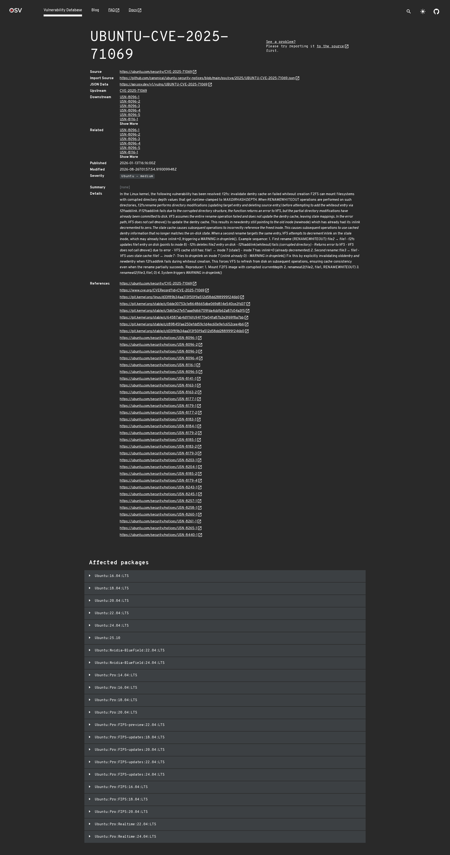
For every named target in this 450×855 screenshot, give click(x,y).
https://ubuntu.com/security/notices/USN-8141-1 (158, 379)
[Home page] (15, 12)
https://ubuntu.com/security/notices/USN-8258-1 (158, 508)
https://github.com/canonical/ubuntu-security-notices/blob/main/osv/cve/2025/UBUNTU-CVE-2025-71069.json (207, 78)
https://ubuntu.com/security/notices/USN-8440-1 (159, 535)
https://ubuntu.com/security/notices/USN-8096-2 (159, 345)
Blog (95, 10)
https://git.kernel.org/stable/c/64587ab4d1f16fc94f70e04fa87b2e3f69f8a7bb (182, 318)
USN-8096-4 (130, 110)
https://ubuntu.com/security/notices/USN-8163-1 (158, 385)
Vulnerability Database (63, 10)
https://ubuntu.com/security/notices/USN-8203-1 (158, 460)
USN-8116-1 (129, 119)
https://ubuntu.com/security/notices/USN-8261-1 (158, 521)
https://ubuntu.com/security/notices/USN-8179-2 (158, 433)
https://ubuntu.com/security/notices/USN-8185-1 (158, 440)
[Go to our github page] (436, 11)
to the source (330, 46)
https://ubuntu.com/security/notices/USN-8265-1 (158, 528)
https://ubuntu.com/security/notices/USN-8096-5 (159, 372)
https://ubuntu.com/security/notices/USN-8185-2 (158, 474)
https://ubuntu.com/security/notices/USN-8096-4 (159, 358)
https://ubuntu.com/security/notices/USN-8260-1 (158, 515)
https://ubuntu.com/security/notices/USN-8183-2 (158, 447)
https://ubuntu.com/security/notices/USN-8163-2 (158, 392)
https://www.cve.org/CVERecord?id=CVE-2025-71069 (162, 290)
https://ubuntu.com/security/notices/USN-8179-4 (158, 481)
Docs (133, 10)
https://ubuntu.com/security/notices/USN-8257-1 (158, 501)
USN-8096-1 (129, 97)
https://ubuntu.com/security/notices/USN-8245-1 (158, 494)
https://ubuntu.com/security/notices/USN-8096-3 (159, 351)
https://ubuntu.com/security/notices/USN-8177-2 (158, 413)
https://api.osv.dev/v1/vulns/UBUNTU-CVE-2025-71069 (163, 84)
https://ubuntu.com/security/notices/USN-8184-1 (158, 426)
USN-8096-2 (130, 102)
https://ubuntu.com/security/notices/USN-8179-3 (158, 453)
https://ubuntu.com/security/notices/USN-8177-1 (158, 399)
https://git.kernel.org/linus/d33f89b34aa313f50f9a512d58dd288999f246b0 (180, 297)
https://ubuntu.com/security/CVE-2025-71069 (156, 72)
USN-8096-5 (130, 115)
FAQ (111, 10)
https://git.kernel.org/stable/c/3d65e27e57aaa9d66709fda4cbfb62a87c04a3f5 (182, 311)
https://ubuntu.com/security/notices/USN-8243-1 (158, 487)
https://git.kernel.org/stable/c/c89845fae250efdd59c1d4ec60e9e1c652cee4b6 (182, 324)
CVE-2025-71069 (133, 91)
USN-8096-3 (130, 106)
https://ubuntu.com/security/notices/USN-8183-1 (158, 419)
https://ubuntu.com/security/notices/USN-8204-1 (158, 467)
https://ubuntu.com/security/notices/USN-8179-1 (158, 406)
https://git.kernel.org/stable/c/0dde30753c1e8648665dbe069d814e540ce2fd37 (183, 304)
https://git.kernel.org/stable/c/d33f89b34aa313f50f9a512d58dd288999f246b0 (182, 331)
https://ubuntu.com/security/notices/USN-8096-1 (158, 338)
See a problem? (281, 42)
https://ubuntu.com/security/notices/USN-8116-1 (158, 365)
